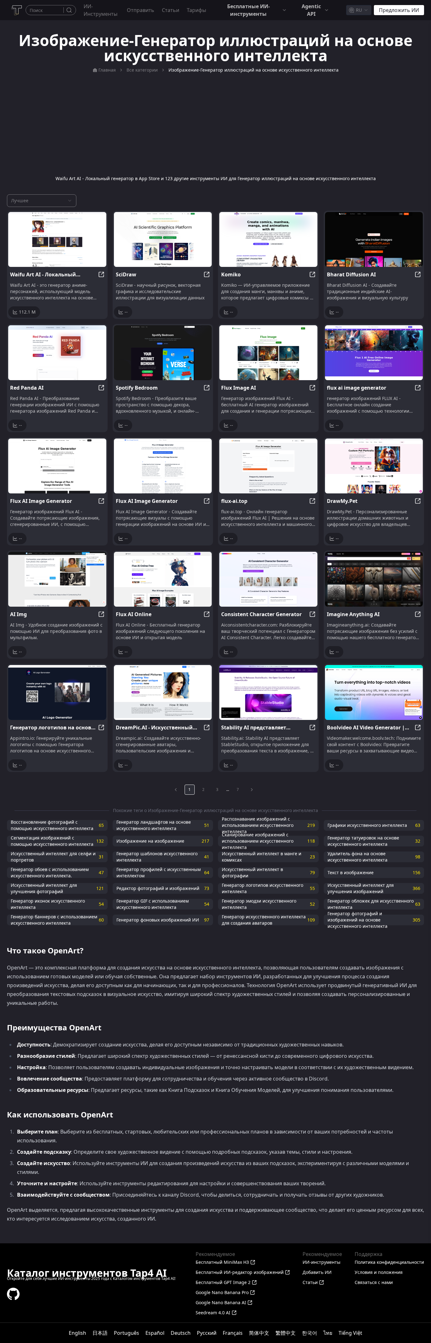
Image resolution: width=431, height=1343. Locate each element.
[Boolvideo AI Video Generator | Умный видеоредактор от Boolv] (374, 692)
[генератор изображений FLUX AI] (374, 352)
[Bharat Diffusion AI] (374, 239)
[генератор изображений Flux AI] (57, 466)
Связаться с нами (374, 1282)
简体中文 (259, 1332)
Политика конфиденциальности (389, 1262)
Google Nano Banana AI (221, 1302)
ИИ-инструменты (100, 10)
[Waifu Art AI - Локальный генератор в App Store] (57, 239)
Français (233, 1332)
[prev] (176, 790)
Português (126, 1332)
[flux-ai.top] (268, 466)
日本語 (100, 1332)
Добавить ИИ (317, 1272)
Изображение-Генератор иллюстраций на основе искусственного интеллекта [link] (253, 70)
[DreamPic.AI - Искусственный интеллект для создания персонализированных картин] (163, 692)
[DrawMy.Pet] (374, 466)
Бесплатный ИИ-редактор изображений (240, 1272)
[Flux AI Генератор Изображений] (163, 466)
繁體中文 (285, 1332)
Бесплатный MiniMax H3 (222, 1262)
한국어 (309, 1332)
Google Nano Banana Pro (222, 1292)
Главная (107, 70)
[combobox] (358, 10)
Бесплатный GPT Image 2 (223, 1282)
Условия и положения (379, 1272)
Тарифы (196, 10)
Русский (206, 1332)
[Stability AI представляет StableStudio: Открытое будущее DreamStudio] (268, 692)
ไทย (327, 1332)
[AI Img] (57, 579)
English (77, 1332)
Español (154, 1332)
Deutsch (181, 1332)
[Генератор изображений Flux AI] (268, 352)
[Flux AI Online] (163, 579)
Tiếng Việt (350, 1332)
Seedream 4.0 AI (213, 1313)
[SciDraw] (163, 239)
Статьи (170, 10)
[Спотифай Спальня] (163, 352)
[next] (252, 790)
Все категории (142, 70)
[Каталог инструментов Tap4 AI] (16, 10)
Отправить (140, 10)
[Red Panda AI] (57, 352)
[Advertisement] (215, 124)
